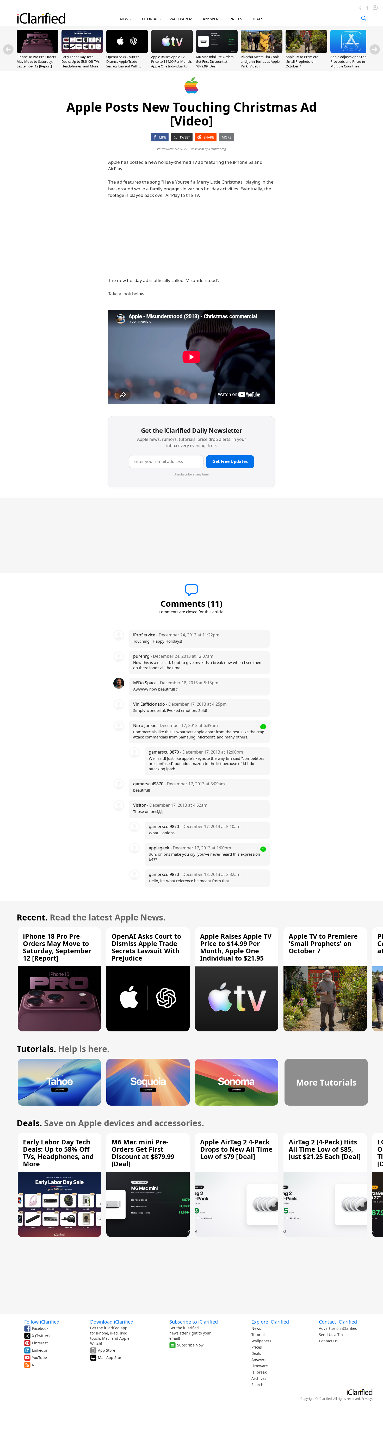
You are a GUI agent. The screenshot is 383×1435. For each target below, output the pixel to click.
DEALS (257, 18)
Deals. (29, 1123)
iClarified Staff (217, 149)
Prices (256, 1347)
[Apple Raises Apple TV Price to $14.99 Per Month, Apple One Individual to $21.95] (172, 51)
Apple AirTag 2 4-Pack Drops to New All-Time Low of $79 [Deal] (236, 1149)
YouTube (39, 1357)
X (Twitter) (41, 1335)
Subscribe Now (190, 1345)
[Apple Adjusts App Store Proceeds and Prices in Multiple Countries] (351, 51)
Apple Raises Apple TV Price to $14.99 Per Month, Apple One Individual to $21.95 (171, 63)
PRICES (236, 18)
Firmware (259, 1365)
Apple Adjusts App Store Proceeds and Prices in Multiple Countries (349, 61)
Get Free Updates (230, 461)
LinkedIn (39, 1350)
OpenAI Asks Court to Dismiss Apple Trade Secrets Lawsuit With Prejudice (123, 63)
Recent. (32, 917)
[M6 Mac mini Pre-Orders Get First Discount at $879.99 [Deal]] (217, 51)
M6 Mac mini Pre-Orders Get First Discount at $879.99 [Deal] (214, 61)
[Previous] (8, 49)
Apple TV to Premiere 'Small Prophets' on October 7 (302, 61)
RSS (35, 1364)
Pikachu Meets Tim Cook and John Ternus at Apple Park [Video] (260, 61)
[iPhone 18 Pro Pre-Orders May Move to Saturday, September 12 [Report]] (37, 51)
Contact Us (328, 1340)
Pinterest (40, 1342)
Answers (258, 1359)
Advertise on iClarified (338, 1328)
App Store (106, 1350)
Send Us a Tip (331, 1334)
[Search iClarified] (363, 18)
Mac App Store (110, 1357)
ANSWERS (211, 18)
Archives (258, 1378)
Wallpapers (261, 1340)
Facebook (40, 1328)
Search (257, 1384)
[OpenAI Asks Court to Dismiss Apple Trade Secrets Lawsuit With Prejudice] (127, 51)
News (256, 1328)
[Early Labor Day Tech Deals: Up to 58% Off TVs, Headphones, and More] (82, 51)
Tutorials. (36, 1048)
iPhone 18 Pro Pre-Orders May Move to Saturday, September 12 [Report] (36, 61)
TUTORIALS (150, 18)
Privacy (366, 1398)
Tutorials (259, 1334)
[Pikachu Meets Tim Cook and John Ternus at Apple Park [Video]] (261, 51)
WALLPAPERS (181, 18)
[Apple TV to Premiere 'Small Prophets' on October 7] (306, 51)
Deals (256, 1353)
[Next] (374, 49)
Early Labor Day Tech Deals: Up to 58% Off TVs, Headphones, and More (80, 61)
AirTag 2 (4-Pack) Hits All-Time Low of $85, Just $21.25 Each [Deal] (325, 1149)
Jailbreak (259, 1372)
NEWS (125, 18)
